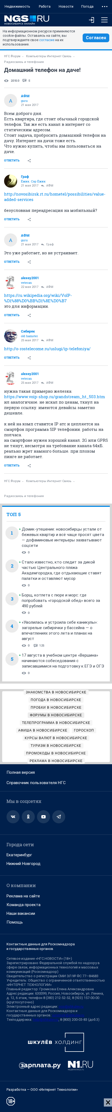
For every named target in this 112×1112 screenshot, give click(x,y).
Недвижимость (17, 6)
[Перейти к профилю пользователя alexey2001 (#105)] (10, 282)
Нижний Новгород (24, 863)
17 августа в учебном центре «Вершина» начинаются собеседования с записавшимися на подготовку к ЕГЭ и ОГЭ (63, 661)
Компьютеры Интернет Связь (48, 56)
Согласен (96, 37)
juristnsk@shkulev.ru (68, 1015)
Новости (66, 6)
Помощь (15, 922)
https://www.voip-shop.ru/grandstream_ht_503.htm (54, 396)
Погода (87, 6)
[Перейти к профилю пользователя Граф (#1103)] (10, 181)
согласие (46, 40)
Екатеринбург (19, 854)
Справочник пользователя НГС (36, 782)
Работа (45, 6)
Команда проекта (24, 904)
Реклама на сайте (23, 896)
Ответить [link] (12, 160)
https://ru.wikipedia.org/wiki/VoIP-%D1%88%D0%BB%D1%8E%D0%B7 (38, 298)
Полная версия (21, 772)
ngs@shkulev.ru (71, 1006)
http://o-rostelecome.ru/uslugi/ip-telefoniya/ (47, 348)
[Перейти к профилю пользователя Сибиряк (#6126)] (10, 335)
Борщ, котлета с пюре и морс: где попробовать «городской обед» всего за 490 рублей (61, 600)
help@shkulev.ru (45, 1019)
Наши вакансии (21, 913)
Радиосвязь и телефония (24, 62)
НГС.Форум (12, 56)
